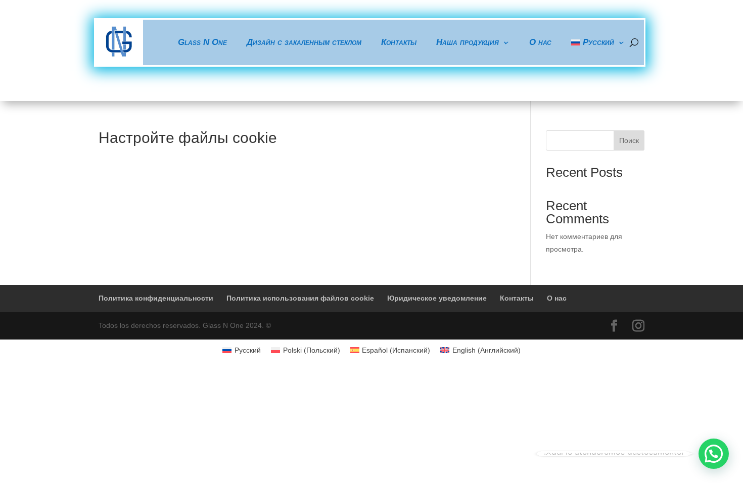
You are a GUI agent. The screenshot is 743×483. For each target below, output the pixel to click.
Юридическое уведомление (437, 298)
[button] (714, 454)
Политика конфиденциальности (156, 298)
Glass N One (202, 42)
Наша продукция (467, 42)
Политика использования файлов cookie (300, 298)
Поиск (629, 140)
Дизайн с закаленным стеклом (304, 42)
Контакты (398, 42)
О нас (540, 42)
